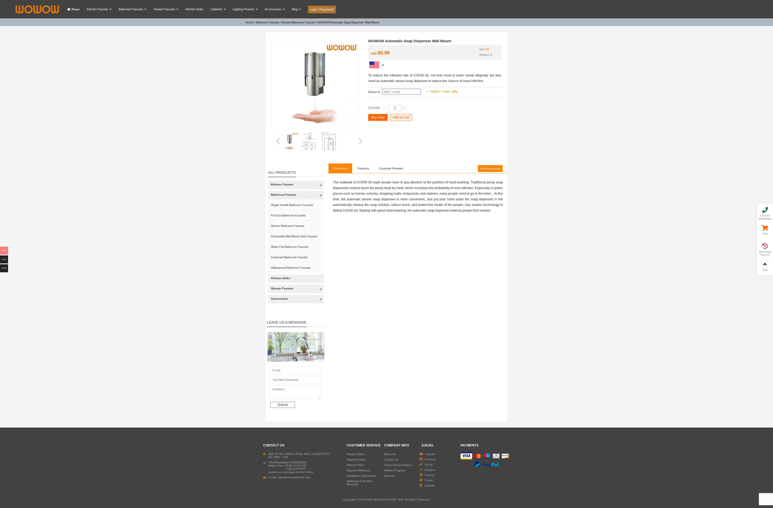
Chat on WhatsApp (765, 217)
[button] (277, 141)
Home (249, 22)
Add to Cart (401, 117)
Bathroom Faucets (267, 22)
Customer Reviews (391, 168)
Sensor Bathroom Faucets (298, 22)
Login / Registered (322, 9)
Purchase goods (490, 168)
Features (363, 168)
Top (765, 269)
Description (340, 168)
